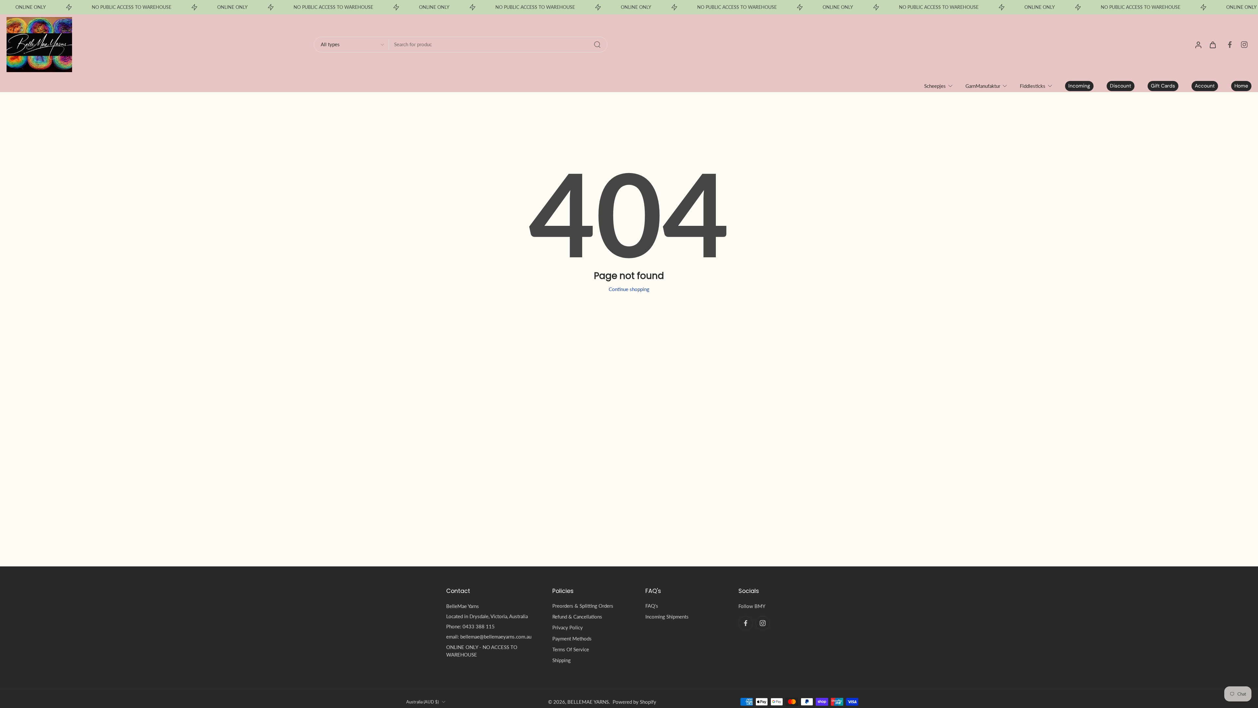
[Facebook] (1230, 44)
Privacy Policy (567, 627)
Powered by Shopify (634, 701)
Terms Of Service (570, 649)
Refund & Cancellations (577, 617)
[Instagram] (1244, 44)
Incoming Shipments (667, 617)
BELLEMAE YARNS (588, 701)
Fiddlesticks (1032, 86)
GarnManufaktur (982, 86)
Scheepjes (935, 86)
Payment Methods (572, 638)
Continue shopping (629, 289)
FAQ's (651, 606)
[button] (489, 591)
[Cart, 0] (1213, 44)
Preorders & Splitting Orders (582, 606)
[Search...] (597, 44)
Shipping (561, 660)
